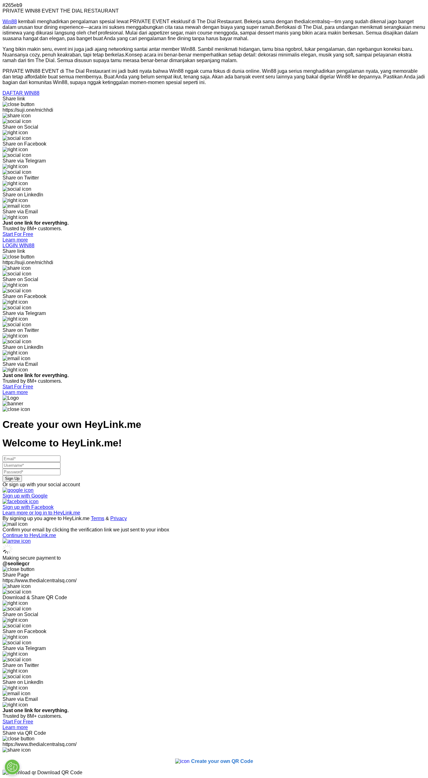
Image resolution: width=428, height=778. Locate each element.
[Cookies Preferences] (12, 767)
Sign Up (12, 478)
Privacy (118, 518)
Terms (97, 518)
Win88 (10, 21)
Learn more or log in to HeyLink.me (41, 512)
